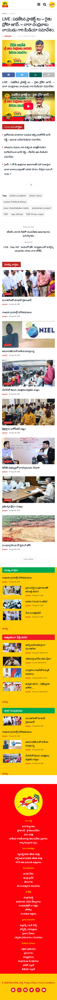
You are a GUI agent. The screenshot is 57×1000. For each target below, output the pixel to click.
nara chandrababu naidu (16, 208)
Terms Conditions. (46, 982)
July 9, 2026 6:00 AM (40, 662)
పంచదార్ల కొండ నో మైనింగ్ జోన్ (16, 545)
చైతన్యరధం (8, 36)
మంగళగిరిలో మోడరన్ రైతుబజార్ (17, 300)
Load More (28, 559)
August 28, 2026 (15, 304)
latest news (35, 195)
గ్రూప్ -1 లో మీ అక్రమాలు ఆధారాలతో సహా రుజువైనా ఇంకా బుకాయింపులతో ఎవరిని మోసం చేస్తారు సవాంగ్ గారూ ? (28, 169)
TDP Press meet (35, 214)
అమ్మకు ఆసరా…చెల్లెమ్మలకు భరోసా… (38, 685)
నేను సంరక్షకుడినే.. (34, 612)
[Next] (31, 185)
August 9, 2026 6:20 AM (41, 652)
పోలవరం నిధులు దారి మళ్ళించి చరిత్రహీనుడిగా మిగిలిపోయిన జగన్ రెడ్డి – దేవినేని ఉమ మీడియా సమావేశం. (26, 152)
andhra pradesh (18, 195)
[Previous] (26, 185)
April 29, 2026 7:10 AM (40, 678)
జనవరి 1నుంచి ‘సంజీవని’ (37, 601)
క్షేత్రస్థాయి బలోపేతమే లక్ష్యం (14, 428)
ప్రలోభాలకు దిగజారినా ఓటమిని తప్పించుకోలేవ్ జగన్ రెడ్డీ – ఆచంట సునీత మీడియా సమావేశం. (27, 137)
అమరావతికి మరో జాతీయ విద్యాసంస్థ (18, 351)
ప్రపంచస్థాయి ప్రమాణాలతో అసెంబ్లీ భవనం (37, 589)
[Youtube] (44, 990)
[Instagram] (37, 990)
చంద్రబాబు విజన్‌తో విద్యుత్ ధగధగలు (37, 672)
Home (4, 13)
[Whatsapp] (19, 990)
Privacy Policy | (31, 982)
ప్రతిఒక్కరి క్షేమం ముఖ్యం (12, 506)
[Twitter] (31, 990)
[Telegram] (13, 990)
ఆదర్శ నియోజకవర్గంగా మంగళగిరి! (36, 646)
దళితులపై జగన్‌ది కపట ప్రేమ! (38, 658)
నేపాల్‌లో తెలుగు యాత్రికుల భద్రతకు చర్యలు (21, 389)
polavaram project (41, 208)
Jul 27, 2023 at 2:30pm (27, 36)
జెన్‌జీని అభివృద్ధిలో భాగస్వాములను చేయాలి (20, 467)
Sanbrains (51, 997)
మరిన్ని (5, 628)
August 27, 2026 (38, 595)
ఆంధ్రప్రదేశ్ (12, 13)
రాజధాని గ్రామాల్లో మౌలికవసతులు (17, 312)
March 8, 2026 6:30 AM (41, 691)
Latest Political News (15, 202)
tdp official (17, 214)
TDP (6, 214)
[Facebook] (25, 990)
